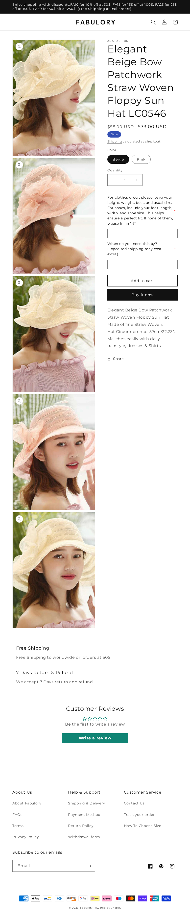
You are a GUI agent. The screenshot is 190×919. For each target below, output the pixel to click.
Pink (141, 159)
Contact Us (134, 803)
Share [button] (118, 358)
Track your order (139, 814)
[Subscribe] (89, 866)
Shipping (114, 141)
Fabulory (86, 907)
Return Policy (81, 826)
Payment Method (84, 814)
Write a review (95, 738)
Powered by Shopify (107, 907)
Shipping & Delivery (86, 803)
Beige (118, 159)
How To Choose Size (142, 826)
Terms (18, 826)
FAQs (17, 814)
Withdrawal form (84, 837)
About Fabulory (26, 803)
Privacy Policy (25, 837)
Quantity (114, 170)
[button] (14, 22)
